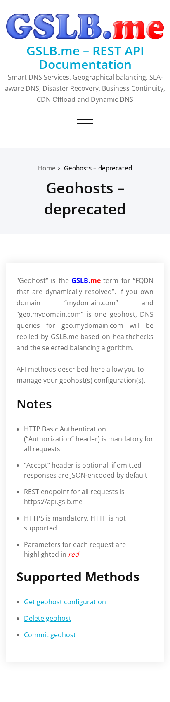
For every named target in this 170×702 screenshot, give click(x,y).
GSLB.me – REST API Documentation (85, 57)
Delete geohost (47, 618)
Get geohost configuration (65, 601)
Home (47, 168)
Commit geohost (50, 634)
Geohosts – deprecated (98, 168)
